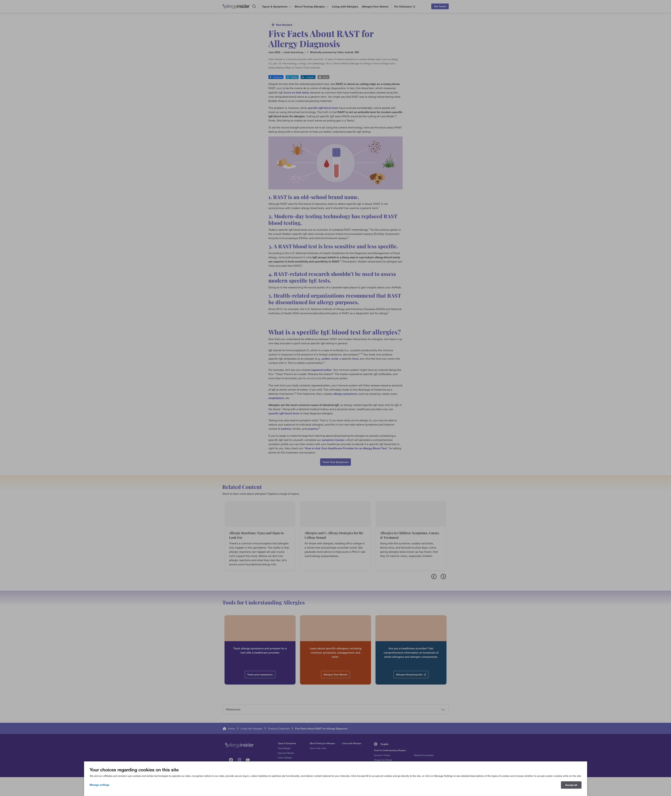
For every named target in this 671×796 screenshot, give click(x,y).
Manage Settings (99, 784)
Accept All (571, 785)
